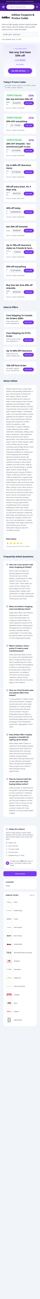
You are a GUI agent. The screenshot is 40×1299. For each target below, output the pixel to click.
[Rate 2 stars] (11, 543)
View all (32, 895)
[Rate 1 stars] (7, 543)
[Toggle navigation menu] (37, 7)
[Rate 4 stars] (17, 543)
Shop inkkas (20, 874)
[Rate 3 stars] (14, 543)
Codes (8, 34)
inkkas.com (12, 843)
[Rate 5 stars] (21, 543)
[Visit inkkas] (6, 17)
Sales (17, 34)
